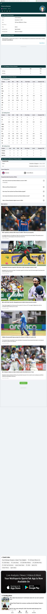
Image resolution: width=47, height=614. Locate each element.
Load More (23, 383)
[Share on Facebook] (5, 11)
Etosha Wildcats (9, 39)
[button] (23, 218)
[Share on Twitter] (2, 11)
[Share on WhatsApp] (7, 11)
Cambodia (4, 39)
